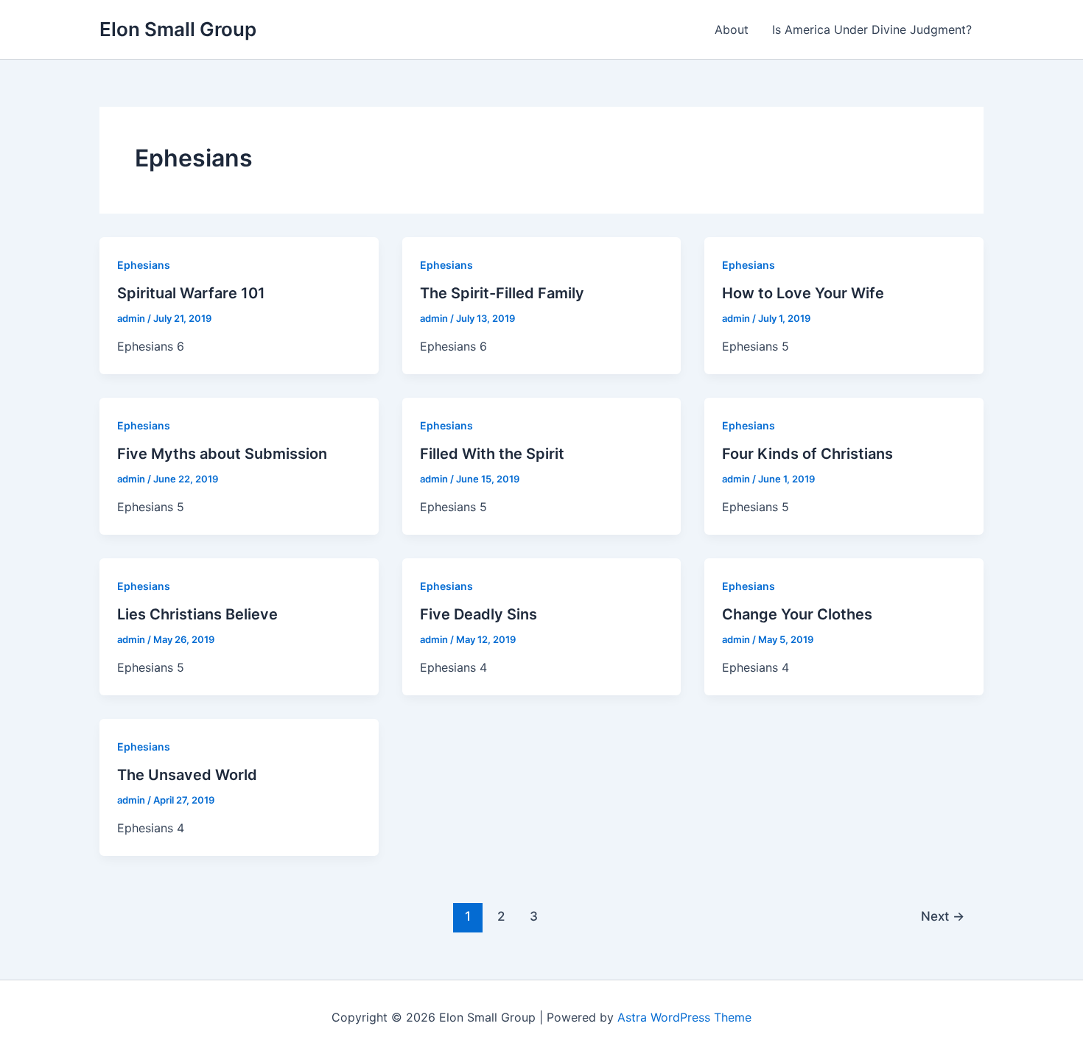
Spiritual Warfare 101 (191, 293)
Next (942, 916)
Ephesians (143, 265)
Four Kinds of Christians (807, 454)
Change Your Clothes (797, 614)
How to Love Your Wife (803, 293)
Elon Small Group (177, 29)
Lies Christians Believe (197, 614)
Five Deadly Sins (478, 614)
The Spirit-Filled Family (502, 293)
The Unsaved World (187, 775)
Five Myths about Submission (222, 454)
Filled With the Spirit (492, 454)
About (732, 29)
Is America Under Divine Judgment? (872, 29)
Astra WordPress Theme (684, 1017)
